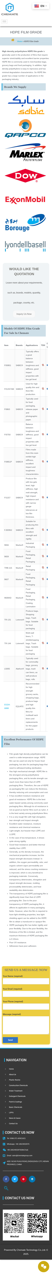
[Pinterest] (23, 1179)
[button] (6, 1188)
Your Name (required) (13, 976)
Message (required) (12, 1014)
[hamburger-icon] (4, 21)
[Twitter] (15, 1179)
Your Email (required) (12, 989)
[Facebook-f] (6, 1179)
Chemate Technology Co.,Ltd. (31, 1250)
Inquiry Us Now (24, 314)
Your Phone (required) (13, 1001)
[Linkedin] (32, 1179)
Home (19, 41)
